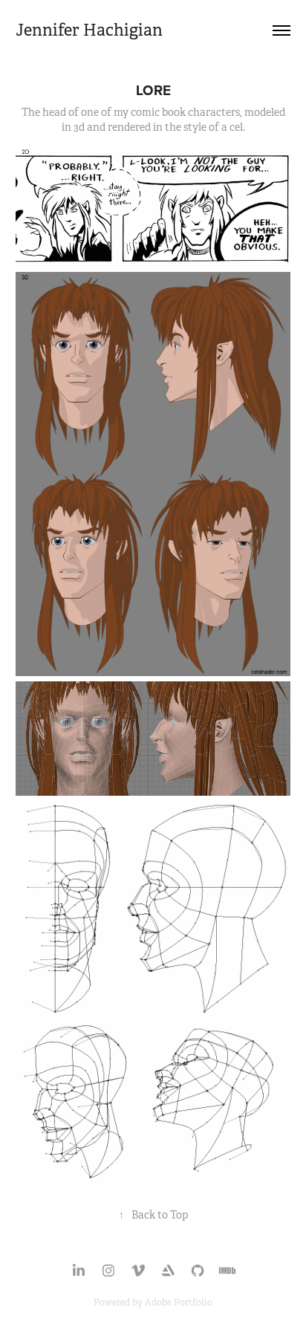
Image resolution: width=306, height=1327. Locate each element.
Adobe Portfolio (178, 1302)
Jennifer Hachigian (89, 30)
